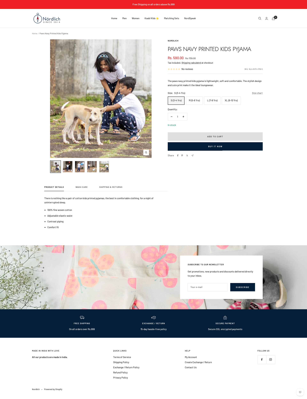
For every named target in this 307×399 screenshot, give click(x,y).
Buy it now (215, 146)
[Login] (266, 18)
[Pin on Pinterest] (182, 155)
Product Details (54, 187)
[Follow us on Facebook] (261, 359)
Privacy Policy (120, 377)
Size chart (257, 93)
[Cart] (273, 18)
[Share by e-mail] (192, 156)
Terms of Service (122, 357)
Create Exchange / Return (198, 362)
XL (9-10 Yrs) (231, 100)
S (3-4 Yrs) (176, 100)
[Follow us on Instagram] (270, 359)
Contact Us (191, 367)
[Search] (259, 18)
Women (135, 18)
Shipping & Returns (110, 187)
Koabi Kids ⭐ (152, 18)
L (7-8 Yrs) (212, 100)
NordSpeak (190, 18)
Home (114, 18)
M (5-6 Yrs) (194, 100)
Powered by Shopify (53, 389)
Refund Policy (120, 372)
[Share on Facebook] (177, 155)
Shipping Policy (121, 362)
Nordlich (173, 40)
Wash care (81, 187)
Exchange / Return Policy (126, 367)
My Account (191, 357)
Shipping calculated (191, 62)
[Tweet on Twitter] (187, 155)
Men (124, 18)
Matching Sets (171, 18)
